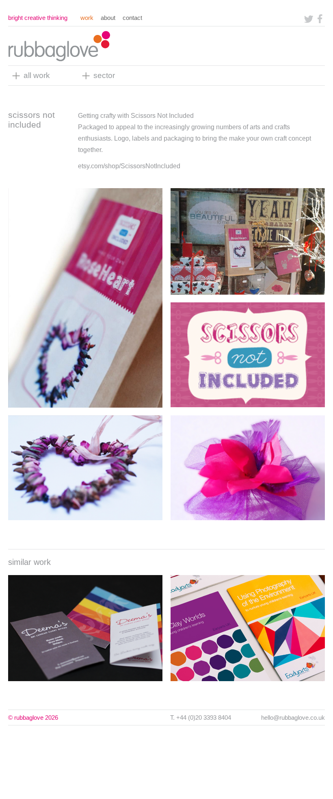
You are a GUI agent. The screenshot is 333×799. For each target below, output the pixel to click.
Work (86, 17)
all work (37, 75)
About (108, 17)
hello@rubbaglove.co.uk (293, 717)
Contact (132, 17)
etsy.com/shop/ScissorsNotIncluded (129, 166)
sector (104, 75)
